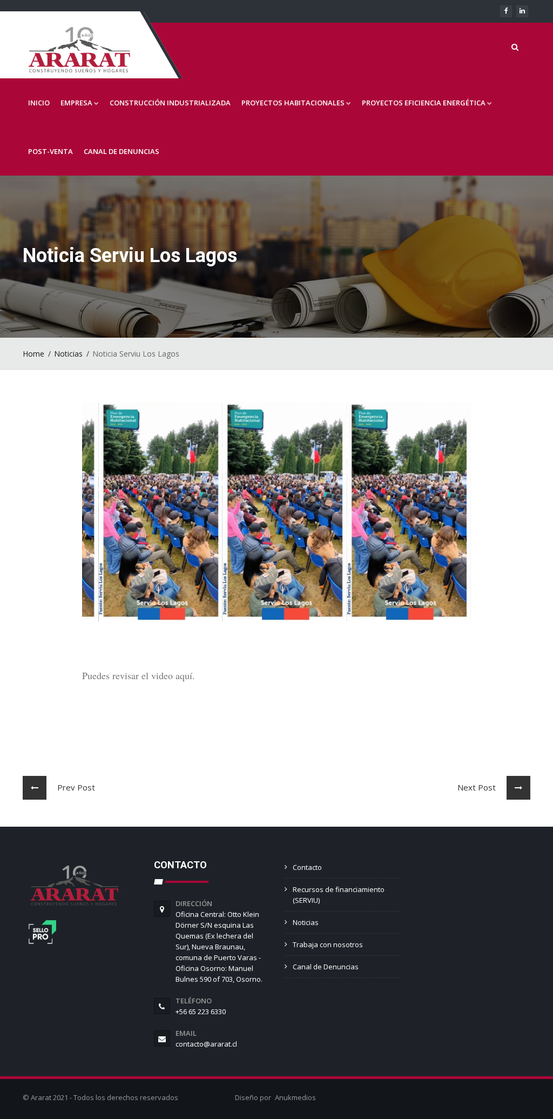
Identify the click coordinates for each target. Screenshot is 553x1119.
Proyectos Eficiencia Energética (423, 103)
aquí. (185, 675)
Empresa (76, 103)
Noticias (68, 354)
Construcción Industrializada (170, 103)
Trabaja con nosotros (328, 944)
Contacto (307, 867)
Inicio (39, 103)
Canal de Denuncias (121, 151)
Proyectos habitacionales (293, 103)
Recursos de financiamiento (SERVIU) (339, 895)
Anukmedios (295, 1097)
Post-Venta (50, 151)
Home (33, 354)
